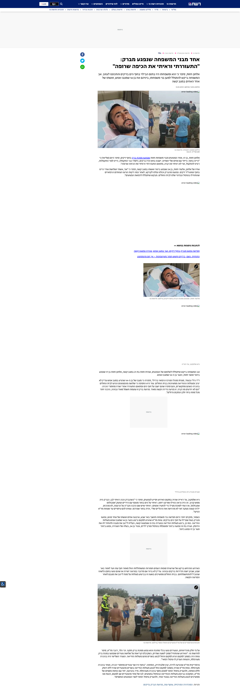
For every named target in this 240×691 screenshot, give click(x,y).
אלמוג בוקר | (195, 87)
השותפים (98, 4)
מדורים (125, 4)
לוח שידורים (112, 4)
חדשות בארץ (168, 53)
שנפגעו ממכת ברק (141, 157)
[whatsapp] (82, 67)
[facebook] (82, 54)
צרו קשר (84, 4)
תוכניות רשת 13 (156, 4)
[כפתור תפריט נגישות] (3, 584)
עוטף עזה (168, 684)
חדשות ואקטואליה (183, 53)
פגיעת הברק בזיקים (153, 684)
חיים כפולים (138, 4)
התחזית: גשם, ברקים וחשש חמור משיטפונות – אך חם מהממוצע (168, 256)
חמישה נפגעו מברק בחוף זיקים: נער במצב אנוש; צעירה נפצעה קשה (167, 251)
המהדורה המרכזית (183, 684)
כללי (159, 53)
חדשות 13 (171, 4)
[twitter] (82, 61)
